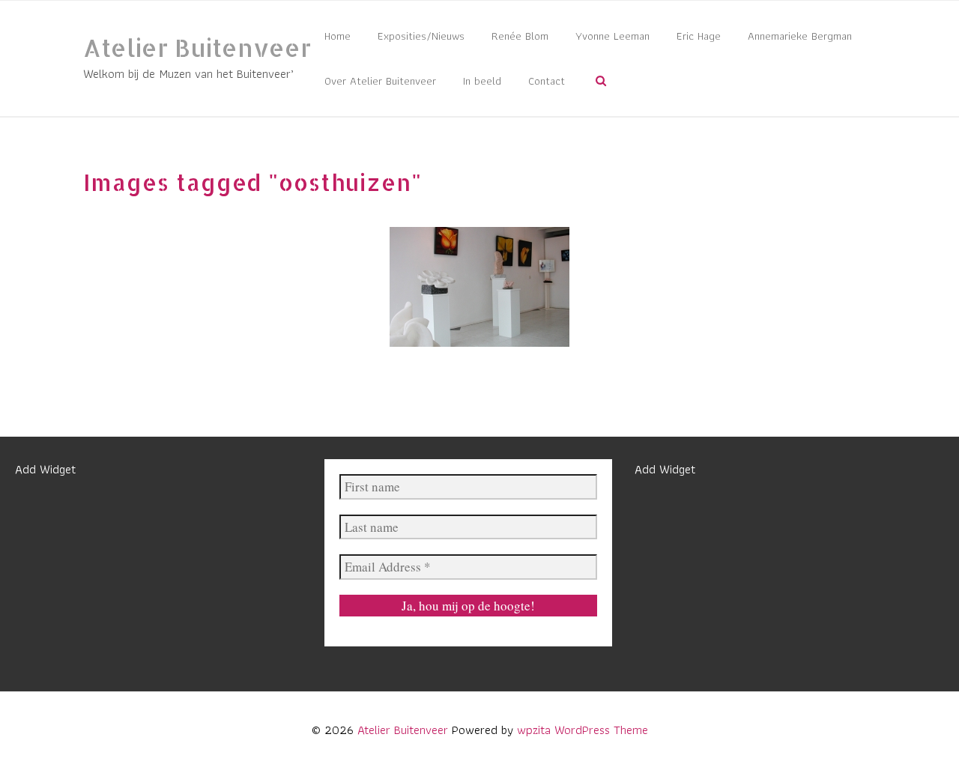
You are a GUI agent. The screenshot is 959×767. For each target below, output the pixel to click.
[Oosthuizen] (479, 287)
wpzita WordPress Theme (582, 729)
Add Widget (45, 468)
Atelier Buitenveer (197, 47)
